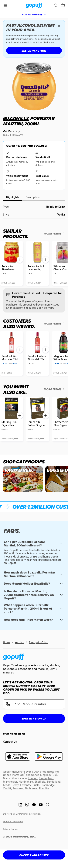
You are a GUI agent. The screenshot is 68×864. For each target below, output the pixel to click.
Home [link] (6, 642)
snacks (24, 556)
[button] (62, 5)
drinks (33, 556)
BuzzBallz (16, 118)
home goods (51, 556)
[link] (34, 5)
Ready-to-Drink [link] (38, 642)
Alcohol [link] (19, 642)
